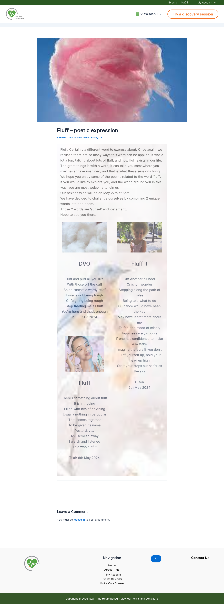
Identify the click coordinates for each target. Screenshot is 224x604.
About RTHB (112, 569)
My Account (204, 2)
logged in (79, 519)
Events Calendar (112, 579)
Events (172, 2)
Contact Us (200, 558)
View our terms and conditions (139, 598)
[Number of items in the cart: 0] (156, 558)
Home (112, 565)
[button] (214, 2)
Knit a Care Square (112, 583)
